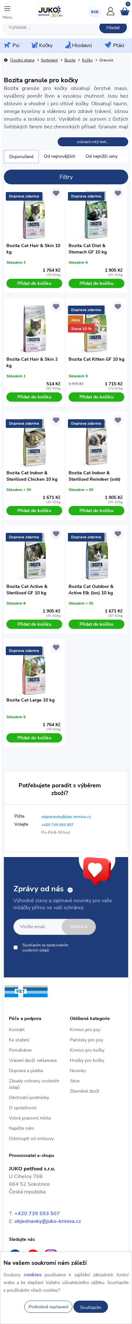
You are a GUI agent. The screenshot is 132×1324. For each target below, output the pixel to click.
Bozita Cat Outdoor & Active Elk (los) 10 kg (91, 589)
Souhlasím (90, 1307)
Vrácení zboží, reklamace (33, 1060)
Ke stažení (19, 1040)
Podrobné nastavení (48, 1307)
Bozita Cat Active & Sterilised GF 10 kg (26, 589)
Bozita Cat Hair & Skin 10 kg (33, 249)
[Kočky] (34, 45)
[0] (124, 14)
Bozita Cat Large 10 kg (30, 700)
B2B (94, 11)
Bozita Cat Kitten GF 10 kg (96, 359)
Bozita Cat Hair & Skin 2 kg (32, 362)
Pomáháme (20, 1050)
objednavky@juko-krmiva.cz (47, 1221)
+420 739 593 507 (37, 1213)
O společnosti (23, 1108)
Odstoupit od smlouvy (31, 1138)
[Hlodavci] (67, 45)
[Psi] (6, 45)
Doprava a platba (26, 1071)
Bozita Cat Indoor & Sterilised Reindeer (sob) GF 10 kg (94, 476)
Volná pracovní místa (30, 1118)
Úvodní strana (22, 60)
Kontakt (17, 1030)
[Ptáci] (107, 45)
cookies (33, 1274)
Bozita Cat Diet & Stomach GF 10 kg (88, 249)
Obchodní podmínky (29, 1098)
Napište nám (21, 1128)
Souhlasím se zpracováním (45, 948)
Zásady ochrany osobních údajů (34, 1084)
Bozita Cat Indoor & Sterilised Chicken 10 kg (31, 476)
